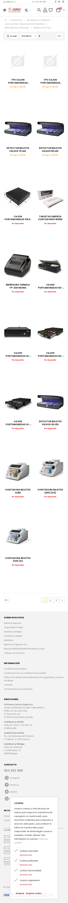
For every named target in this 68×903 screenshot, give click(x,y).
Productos (16, 20)
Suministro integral (13, 635)
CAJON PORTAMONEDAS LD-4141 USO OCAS (18, 423)
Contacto (8, 684)
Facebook (14, 785)
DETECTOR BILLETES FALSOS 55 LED (50, 150)
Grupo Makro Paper (13, 627)
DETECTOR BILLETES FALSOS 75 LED (17, 150)
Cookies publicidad (29, 860)
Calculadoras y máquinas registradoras (25, 24)
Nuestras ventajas (13, 631)
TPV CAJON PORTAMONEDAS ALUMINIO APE (18, 81)
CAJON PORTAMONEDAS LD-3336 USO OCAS (18, 355)
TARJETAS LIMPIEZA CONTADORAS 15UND (50, 218)
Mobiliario (9, 640)
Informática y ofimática (38, 20)
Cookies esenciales (29, 850)
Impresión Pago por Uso (15, 644)
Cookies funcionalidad (30, 870)
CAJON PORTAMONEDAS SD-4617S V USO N (50, 286)
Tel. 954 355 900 (39, 2)
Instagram (14, 778)
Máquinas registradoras (17, 28)
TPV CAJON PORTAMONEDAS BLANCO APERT (50, 81)
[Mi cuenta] (45, 10)
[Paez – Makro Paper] (14, 10)
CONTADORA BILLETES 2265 (18, 491)
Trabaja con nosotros (14, 652)
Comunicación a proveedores (18, 688)
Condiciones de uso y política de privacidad (25, 673)
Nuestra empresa (12, 623)
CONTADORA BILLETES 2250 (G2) (50, 491)
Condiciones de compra (15, 668)
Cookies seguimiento (30, 880)
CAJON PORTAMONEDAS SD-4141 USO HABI (50, 355)
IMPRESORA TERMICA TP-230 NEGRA (18, 286)
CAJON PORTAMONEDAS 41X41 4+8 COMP (18, 218)
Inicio (6, 20)
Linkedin (13, 792)
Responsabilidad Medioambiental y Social (24, 648)
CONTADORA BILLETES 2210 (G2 (18, 560)
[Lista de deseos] (50, 10)
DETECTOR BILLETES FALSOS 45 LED (50, 423)
